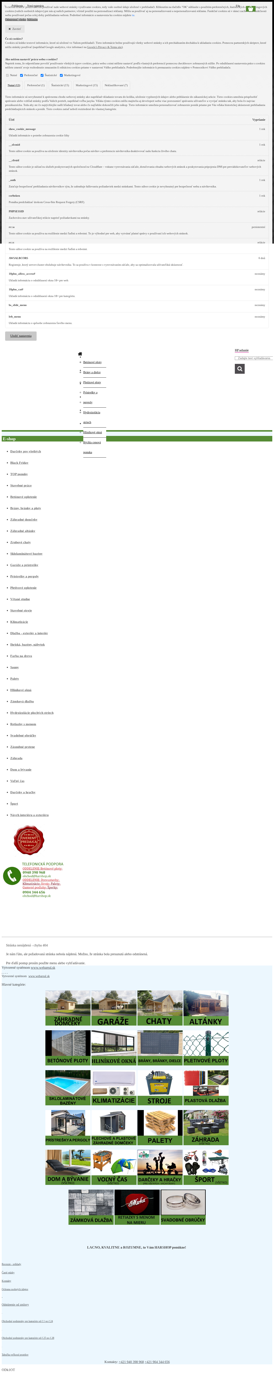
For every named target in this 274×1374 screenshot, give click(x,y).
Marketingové (72, 75)
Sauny (14, 667)
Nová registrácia (35, 5)
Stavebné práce (21, 485)
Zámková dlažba (22, 701)
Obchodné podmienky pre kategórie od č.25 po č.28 (28, 1338)
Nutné (13, 75)
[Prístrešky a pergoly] (68, 1144)
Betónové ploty (92, 362)
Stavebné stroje (21, 610)
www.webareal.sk (43, 967)
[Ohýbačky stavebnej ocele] (160, 1104)
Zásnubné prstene (22, 747)
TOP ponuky (19, 474)
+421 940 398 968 (131, 1362)
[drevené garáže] (114, 1024)
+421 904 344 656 (157, 1362)
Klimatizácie (19, 622)
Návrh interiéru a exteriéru (29, 815)
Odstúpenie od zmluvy (15, 1304)
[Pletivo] (206, 1064)
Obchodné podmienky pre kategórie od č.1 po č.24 (27, 1321)
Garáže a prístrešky (24, 565)
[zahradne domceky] (68, 1024)
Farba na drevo (21, 656)
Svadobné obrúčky (23, 735)
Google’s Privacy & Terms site (104, 47)
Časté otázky (8, 1272)
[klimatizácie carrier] (114, 1104)
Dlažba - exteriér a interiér (29, 633)
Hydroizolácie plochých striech (32, 712)
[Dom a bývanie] (68, 1184)
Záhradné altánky (22, 531)
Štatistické (51, 75)
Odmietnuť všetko (15, 19)
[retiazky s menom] (137, 1223)
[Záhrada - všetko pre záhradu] (206, 1144)
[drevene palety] (160, 1144)
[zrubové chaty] (160, 1024)
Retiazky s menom (23, 724)
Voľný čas (17, 781)
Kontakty (6, 1281)
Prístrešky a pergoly (24, 576)
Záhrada (16, 758)
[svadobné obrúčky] (183, 1223)
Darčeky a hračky (23, 792)
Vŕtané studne (20, 599)
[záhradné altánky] (206, 1024)
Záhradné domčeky (23, 519)
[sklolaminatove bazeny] (68, 1104)
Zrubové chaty (20, 542)
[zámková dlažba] (91, 1223)
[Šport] (206, 1184)
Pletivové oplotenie (23, 587)
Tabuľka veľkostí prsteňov (15, 1354)
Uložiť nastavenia (20, 335)
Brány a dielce (92, 372)
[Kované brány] (160, 1064)
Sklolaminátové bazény (26, 553)
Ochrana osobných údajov (15, 1289)
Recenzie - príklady (11, 1264)
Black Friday (19, 462)
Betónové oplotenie (23, 497)
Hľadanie (242, 350)
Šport (14, 803)
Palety (14, 678)
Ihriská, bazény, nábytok (27, 644)
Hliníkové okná (92, 432)
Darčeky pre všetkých (25, 451)
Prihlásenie (18, 5)
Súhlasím (32, 19)
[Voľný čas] (114, 1184)
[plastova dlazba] (206, 1104)
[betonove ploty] (68, 1064)
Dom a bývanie (20, 769)
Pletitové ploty (92, 382)
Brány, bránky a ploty (25, 508)
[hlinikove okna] (114, 1064)
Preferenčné (31, 75)
